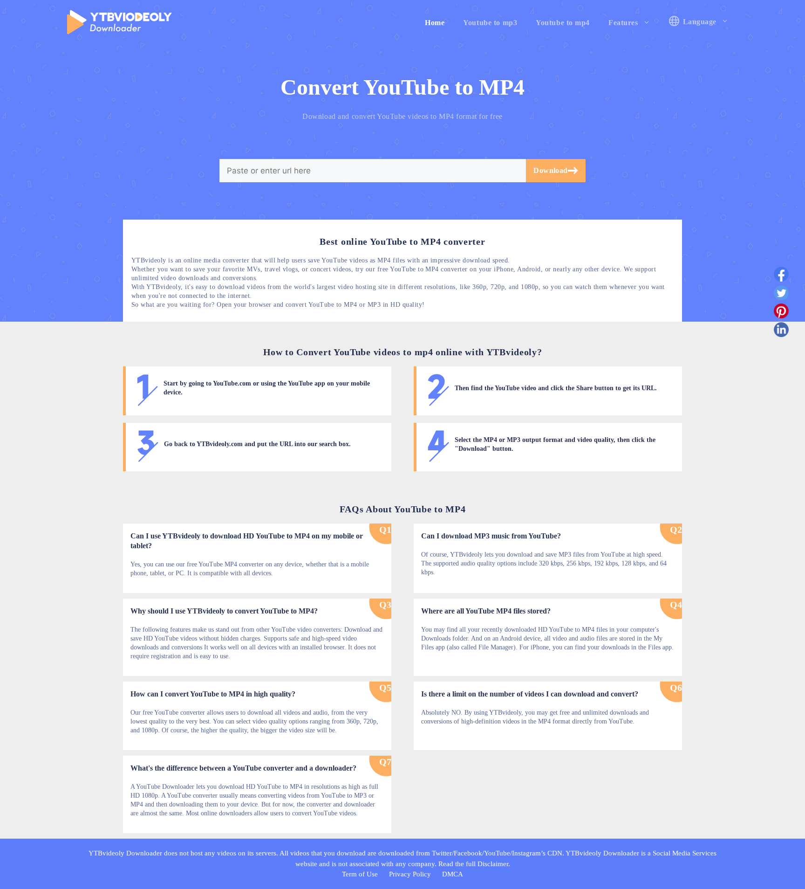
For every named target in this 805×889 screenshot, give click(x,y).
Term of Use (360, 874)
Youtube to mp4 (563, 23)
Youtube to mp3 (490, 23)
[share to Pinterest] (781, 312)
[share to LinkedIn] (781, 331)
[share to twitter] (781, 294)
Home (434, 23)
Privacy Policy (410, 874)
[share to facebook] (781, 276)
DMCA (452, 874)
